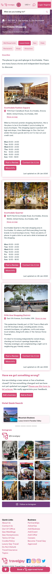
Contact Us (27, 163)
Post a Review (12, 163)
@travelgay (14, 436)
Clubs (42, 43)
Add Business (34, 529)
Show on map (12, 117)
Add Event (32, 532)
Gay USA (11, 20)
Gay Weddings (9, 532)
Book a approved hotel (30, 569)
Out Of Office (8, 529)
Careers (31, 538)
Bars (34, 43)
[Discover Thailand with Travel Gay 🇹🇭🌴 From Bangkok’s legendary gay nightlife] (26, 450)
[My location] (5, 569)
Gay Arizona (23, 20)
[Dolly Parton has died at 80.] (9, 450)
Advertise (32, 526)
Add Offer (32, 535)
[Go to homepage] (10, 5)
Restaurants (8, 48)
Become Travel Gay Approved (37, 542)
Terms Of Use (8, 538)
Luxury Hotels (24, 43)
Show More (6, 55)
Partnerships (33, 523)
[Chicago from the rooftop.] (42, 490)
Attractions (29, 48)
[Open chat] (34, 4)
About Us (6, 523)
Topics (5, 553)
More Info (10, 168)
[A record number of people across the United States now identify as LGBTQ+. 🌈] (26, 470)
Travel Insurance (9, 550)
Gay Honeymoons (10, 535)
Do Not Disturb (9, 547)
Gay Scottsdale (38, 20)
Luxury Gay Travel (10, 544)
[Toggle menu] (2, 5)
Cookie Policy (8, 541)
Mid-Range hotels (10, 43)
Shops (18, 48)
